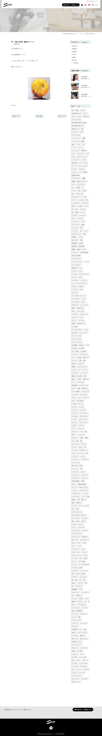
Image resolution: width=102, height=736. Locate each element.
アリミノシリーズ (83, 332)
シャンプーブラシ (84, 305)
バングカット (74, 505)
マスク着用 (78, 357)
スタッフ (73, 116)
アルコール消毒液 (75, 391)
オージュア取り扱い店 (84, 564)
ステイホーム (74, 360)
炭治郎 (78, 388)
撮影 (79, 617)
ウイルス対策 (81, 348)
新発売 (85, 558)
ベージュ (73, 453)
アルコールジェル (85, 391)
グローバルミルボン (76, 135)
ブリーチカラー (80, 153)
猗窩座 (73, 502)
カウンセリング (78, 586)
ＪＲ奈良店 (75, 63)
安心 (86, 583)
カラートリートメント (82, 156)
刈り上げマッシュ (83, 450)
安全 (72, 586)
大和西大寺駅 (74, 162)
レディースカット (81, 184)
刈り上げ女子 (74, 332)
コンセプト (82, 110)
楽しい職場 (79, 651)
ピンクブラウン (75, 635)
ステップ (73, 184)
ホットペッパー (75, 252)
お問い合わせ (86, 116)
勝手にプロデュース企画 (77, 465)
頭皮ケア (73, 144)
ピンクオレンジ (75, 654)
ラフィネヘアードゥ (76, 138)
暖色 (77, 441)
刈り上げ (73, 218)
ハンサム (84, 542)
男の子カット (82, 169)
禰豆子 (79, 379)
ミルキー (83, 549)
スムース (84, 298)
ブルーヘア (80, 403)
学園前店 (74, 49)
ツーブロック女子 (83, 663)
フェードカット (80, 428)
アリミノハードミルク (76, 339)
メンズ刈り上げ (75, 471)
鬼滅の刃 (73, 308)
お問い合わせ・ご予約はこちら (71, 5)
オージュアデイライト (84, 274)
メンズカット (74, 172)
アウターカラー (75, 626)
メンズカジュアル (75, 203)
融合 (85, 629)
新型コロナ (81, 345)
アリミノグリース (75, 224)
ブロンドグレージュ (76, 530)
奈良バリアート (75, 648)
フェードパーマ (81, 434)
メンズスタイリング (76, 493)
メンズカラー (81, 425)
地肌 (76, 580)
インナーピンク (75, 614)
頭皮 (85, 196)
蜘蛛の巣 (73, 601)
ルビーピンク (74, 422)
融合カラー (74, 632)
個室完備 (73, 376)
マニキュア (74, 369)
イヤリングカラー (75, 592)
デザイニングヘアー (76, 178)
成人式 (77, 521)
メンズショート (82, 215)
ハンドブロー (74, 271)
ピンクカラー (83, 410)
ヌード (73, 283)
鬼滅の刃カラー (80, 308)
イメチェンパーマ (75, 462)
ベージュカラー (84, 518)
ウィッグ (81, 317)
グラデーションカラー (82, 366)
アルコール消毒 (75, 351)
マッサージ (74, 200)
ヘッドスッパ (80, 583)
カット (83, 144)
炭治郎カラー (85, 388)
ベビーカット (78, 669)
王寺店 (74, 54)
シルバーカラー (75, 394)
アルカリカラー (75, 437)
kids (86, 431)
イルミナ (80, 277)
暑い (75, 419)
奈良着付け (74, 237)
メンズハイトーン (84, 570)
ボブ (80, 162)
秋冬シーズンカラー (83, 487)
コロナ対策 (74, 348)
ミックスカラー (75, 666)
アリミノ (83, 221)
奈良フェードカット (76, 682)
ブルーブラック (75, 209)
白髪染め (78, 187)
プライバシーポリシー (76, 119)
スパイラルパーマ (80, 382)
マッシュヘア (74, 487)
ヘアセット (80, 237)
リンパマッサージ (84, 373)
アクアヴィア (74, 286)
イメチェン (82, 456)
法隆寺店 (74, 51)
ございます (74, 524)
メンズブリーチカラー (76, 620)
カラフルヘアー (84, 475)
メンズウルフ (74, 576)
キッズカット (74, 169)
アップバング (85, 493)
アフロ (80, 558)
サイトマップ (54, 716)
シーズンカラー (75, 456)
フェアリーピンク (75, 444)
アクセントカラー (84, 314)
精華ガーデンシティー (82, 181)
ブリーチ (73, 153)
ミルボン (81, 132)
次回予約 (73, 323)
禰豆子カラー (86, 379)
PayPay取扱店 (79, 610)
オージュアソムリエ (82, 166)
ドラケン (78, 660)
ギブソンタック (75, 292)
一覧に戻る (39, 116)
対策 (72, 580)
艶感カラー (82, 635)
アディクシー (74, 354)
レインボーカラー (75, 478)
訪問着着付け (74, 243)
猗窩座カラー (79, 502)
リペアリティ (74, 564)
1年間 (77, 509)
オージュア (74, 166)
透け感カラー (85, 536)
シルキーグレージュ (83, 422)
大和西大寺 (83, 150)
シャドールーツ (83, 623)
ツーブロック (80, 218)
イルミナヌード (83, 280)
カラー (78, 144)
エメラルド (74, 672)
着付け (84, 234)
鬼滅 (85, 376)
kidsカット (74, 434)
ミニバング (86, 505)
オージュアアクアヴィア (81, 283)
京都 (82, 129)
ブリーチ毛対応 (81, 561)
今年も (73, 509)
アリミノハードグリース (77, 342)
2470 (84, 360)
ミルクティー (84, 552)
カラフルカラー (83, 666)
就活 (72, 212)
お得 (81, 230)
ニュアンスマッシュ (76, 536)
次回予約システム (81, 323)
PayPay (73, 610)
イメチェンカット (75, 459)
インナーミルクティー (76, 644)
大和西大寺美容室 (75, 481)
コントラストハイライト (77, 533)
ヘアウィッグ (74, 317)
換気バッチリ (86, 357)
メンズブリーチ (84, 607)
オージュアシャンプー (76, 258)
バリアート (74, 397)
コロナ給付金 (83, 351)
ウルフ (73, 187)
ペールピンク (74, 490)
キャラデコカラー (84, 416)
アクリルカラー (75, 416)
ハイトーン (74, 147)
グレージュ (80, 524)
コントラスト (85, 530)
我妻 (88, 496)
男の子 (73, 660)
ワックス (73, 388)
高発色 (81, 437)
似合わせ (73, 583)
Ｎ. (82, 187)
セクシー (73, 546)
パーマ (73, 382)
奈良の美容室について (76, 113)
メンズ (87, 153)
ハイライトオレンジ (83, 413)
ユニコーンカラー (75, 678)
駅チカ (81, 227)
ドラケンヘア (85, 660)
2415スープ (74, 363)
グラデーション (83, 394)
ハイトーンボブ (81, 672)
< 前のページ (16, 116)
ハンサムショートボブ (83, 200)
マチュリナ (74, 320)
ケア (80, 580)
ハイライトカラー (75, 159)
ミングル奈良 (74, 326)
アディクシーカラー (83, 354)
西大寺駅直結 (74, 345)
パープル (78, 542)
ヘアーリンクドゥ (75, 141)
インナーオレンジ (85, 592)
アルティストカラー (82, 632)
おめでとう (83, 521)
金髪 (72, 573)
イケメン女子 (74, 450)
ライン (79, 397)
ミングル (86, 206)
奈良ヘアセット (75, 240)
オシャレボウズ (84, 203)
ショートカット (75, 230)
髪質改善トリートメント (77, 267)
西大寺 (80, 206)
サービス (85, 113)
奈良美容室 (74, 246)
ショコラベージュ (75, 518)
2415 (80, 360)
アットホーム (74, 132)
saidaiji (82, 224)
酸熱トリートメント (81, 249)
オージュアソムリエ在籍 (77, 567)
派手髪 (82, 481)
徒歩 (72, 193)
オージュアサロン (75, 302)
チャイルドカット (84, 648)
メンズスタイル (75, 570)
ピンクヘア (83, 444)
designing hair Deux (76, 175)
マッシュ (73, 156)
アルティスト (74, 598)
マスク (73, 357)
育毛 (84, 580)
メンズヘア (82, 212)
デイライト (74, 277)
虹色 (72, 669)
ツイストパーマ (75, 227)
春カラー (73, 604)
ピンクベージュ (80, 453)
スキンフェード (75, 431)
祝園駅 (83, 178)
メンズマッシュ (75, 468)
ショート (79, 546)
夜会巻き (81, 243)
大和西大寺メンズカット (77, 641)
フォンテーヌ (81, 320)
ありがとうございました (77, 512)
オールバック (83, 209)
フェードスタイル (75, 496)
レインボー (82, 471)
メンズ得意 (74, 403)
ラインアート (74, 413)
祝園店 (74, 57)
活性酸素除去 (74, 589)
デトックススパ (75, 373)
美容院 (82, 141)
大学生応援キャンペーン (77, 629)
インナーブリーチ (75, 549)
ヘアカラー (74, 527)
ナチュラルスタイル (81, 604)
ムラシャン (74, 447)
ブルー (73, 595)
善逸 (78, 499)
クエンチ (87, 261)
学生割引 (73, 651)
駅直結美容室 (74, 385)
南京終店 (74, 46)
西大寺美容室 (81, 246)
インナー (83, 496)
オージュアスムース (76, 298)
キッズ (81, 431)
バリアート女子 (82, 657)
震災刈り (81, 598)
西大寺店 (13, 105)
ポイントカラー (80, 311)
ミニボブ (85, 162)
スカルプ (83, 302)
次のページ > (62, 116)
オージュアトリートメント (77, 261)
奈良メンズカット (84, 638)
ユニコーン (80, 147)
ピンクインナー (75, 410)
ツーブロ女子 (74, 657)
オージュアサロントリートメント (79, 295)
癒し (79, 190)
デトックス (84, 369)
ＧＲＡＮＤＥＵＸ (79, 193)
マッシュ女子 (74, 558)
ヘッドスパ (74, 190)
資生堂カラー (79, 595)
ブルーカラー (74, 407)
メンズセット (74, 215)
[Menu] (96, 5)
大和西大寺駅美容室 (81, 484)
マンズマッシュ (84, 478)
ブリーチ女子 (86, 669)
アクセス (79, 116)
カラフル (73, 484)
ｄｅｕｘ (86, 230)
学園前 (83, 138)
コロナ (87, 345)
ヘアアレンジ (86, 397)
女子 (85, 447)
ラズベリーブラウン (83, 490)
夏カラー (73, 400)
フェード (73, 428)
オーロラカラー (84, 678)
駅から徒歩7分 (80, 400)
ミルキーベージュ (75, 552)
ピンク (73, 441)
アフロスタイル (83, 614)
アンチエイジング (75, 196)
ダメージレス (81, 527)
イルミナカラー (75, 280)
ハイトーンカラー (75, 150)
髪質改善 (73, 249)
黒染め (76, 212)
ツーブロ (86, 329)
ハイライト (83, 159)
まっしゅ (85, 555)
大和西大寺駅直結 (84, 252)
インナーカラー (75, 314)
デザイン (87, 598)
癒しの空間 (79, 376)
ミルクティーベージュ (76, 555)
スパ (79, 369)
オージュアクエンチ (76, 264)
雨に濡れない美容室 (76, 255)
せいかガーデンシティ (76, 234)
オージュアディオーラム (77, 329)
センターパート (75, 623)
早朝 (81, 240)
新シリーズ (74, 561)
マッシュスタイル (75, 607)
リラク (80, 589)
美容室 (76, 110)
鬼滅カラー (74, 379)
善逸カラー (83, 499)
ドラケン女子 (74, 663)
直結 (81, 468)
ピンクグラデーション (76, 675)
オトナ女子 (74, 425)
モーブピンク (80, 601)
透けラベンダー (75, 539)
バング (80, 505)
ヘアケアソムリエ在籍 (80, 573)
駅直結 (73, 206)
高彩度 (86, 437)
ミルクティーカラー (82, 419)
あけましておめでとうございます (79, 515)
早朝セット (81, 286)
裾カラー (73, 311)
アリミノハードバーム (76, 335)
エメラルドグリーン (84, 539)
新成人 (73, 521)
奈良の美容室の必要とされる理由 (79, 122)
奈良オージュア (75, 638)
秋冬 (87, 453)
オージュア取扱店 (83, 172)
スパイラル (74, 617)
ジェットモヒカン (83, 576)
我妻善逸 (73, 499)
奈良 (72, 110)
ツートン (82, 654)
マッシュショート (75, 221)
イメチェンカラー (85, 459)
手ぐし (80, 271)
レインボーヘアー (75, 475)
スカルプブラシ (75, 305)
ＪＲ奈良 (84, 190)
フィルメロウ (74, 274)
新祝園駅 (73, 181)
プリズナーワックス (83, 385)
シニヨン (81, 289)
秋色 (81, 441)
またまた (80, 447)
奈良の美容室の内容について (78, 125)
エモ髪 (73, 542)
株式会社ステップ (75, 129)
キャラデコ (81, 407)
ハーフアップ (74, 289)
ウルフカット (81, 363)
